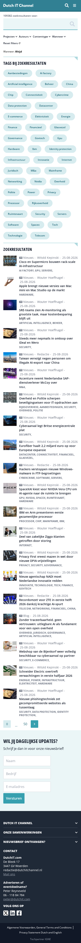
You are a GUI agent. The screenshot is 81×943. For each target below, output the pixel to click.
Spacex (35, 224)
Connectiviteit (34, 95)
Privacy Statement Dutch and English (40, 932)
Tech (55, 224)
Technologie (15, 235)
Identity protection (60, 149)
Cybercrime (62, 95)
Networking (15, 181)
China (69, 84)
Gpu (59, 138)
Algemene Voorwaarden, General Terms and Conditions (39, 927)
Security (40, 214)
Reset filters (10, 43)
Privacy (52, 192)
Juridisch (13, 170)
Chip (10, 95)
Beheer (49, 84)
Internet (67, 160)
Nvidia (38, 181)
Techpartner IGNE (40, 939)
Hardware (14, 149)
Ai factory (45, 73)
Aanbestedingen (18, 73)
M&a (33, 170)
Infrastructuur (16, 160)
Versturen (14, 798)
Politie (11, 192)
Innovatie (43, 160)
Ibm (34, 149)
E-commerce (15, 116)
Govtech (40, 138)
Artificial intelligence (20, 84)
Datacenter (46, 105)
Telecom (40, 235)
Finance (12, 127)
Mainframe (55, 170)
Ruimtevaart (15, 214)
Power (31, 192)
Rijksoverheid (40, 203)
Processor (14, 203)
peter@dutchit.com (16, 899)
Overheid (59, 181)
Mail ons (9, 874)
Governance (15, 138)
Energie (65, 116)
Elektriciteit (42, 116)
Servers (62, 214)
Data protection (17, 105)
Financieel (36, 127)
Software (13, 224)
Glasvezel (59, 127)
